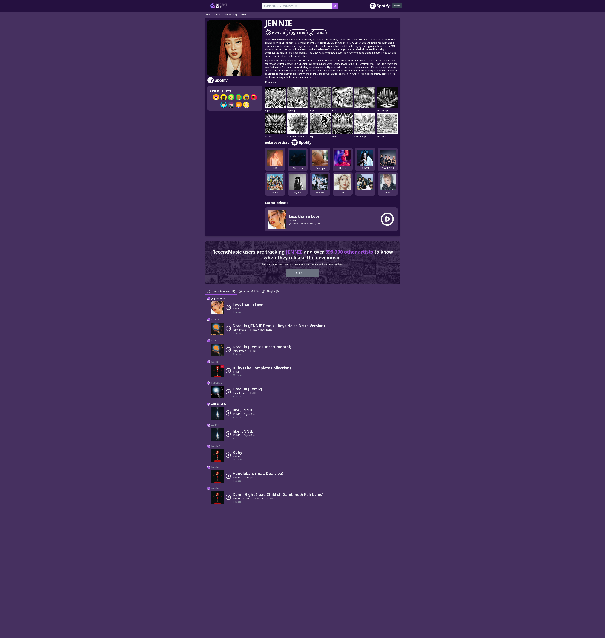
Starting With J (230, 15)
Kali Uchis (269, 498)
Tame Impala (239, 329)
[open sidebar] (206, 5)
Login (397, 5)
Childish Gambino (252, 498)
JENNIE (244, 15)
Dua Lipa (248, 477)
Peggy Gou (249, 414)
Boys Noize (266, 329)
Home (207, 15)
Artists (217, 15)
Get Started (302, 273)
